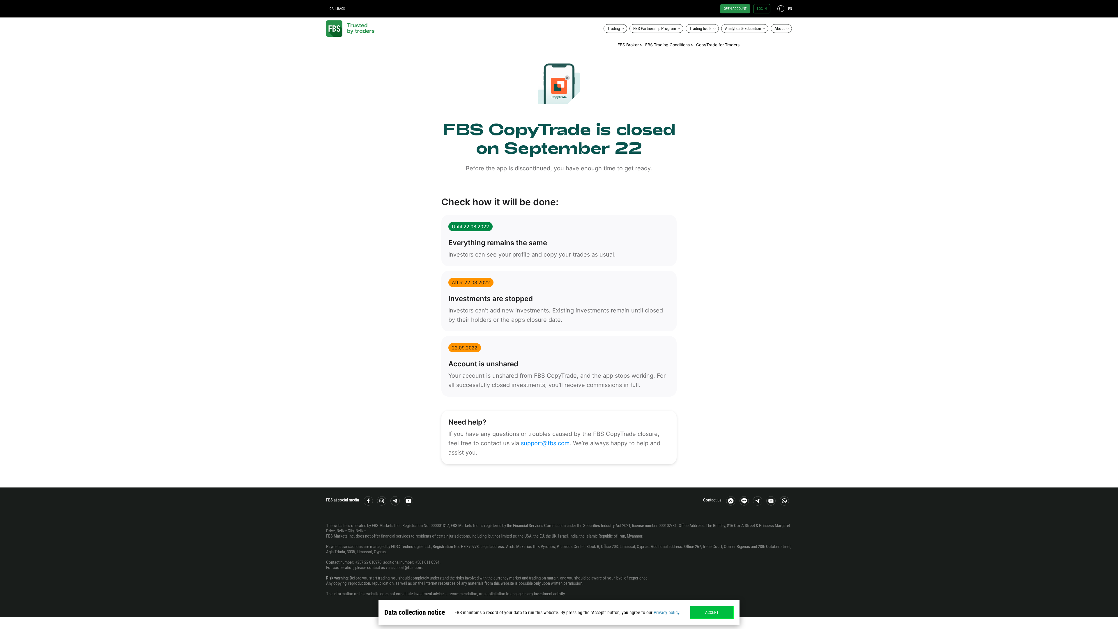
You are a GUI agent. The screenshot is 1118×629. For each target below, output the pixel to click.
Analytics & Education (743, 28)
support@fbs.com (545, 443)
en (790, 9)
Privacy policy (666, 612)
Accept (712, 612)
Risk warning (337, 578)
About (779, 28)
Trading (613, 28)
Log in (762, 9)
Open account (735, 9)
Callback (337, 9)
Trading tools (700, 28)
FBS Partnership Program (654, 28)
